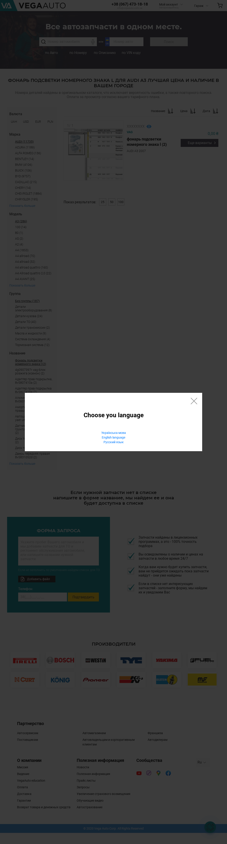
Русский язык (114, 442)
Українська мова (113, 433)
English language (113, 437)
